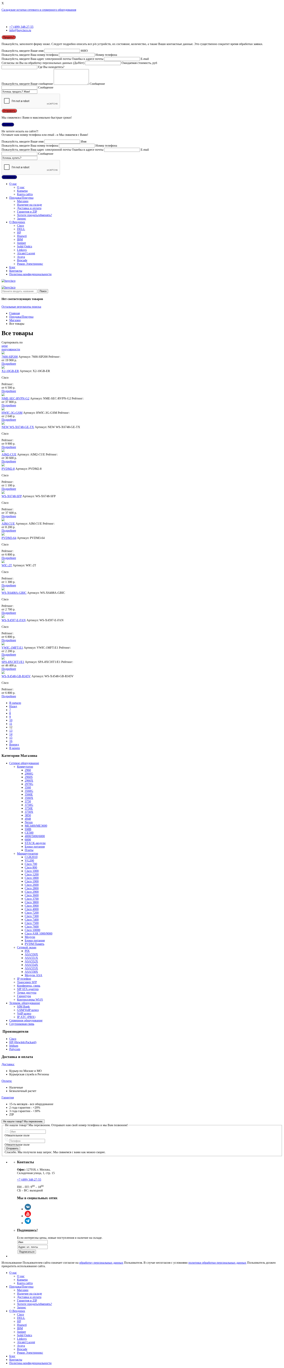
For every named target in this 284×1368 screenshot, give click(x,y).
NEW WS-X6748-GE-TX (18, 427)
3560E (29, 794)
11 (10, 723)
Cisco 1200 (32, 874)
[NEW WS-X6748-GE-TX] (3, 423)
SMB (28, 829)
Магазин (22, 201)
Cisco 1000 (32, 871)
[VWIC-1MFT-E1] (3, 644)
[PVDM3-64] (3, 534)
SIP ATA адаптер (28, 989)
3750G (29, 804)
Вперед (14, 744)
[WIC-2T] (3, 561)
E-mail (145, 58)
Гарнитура (24, 996)
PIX (27, 951)
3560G (29, 791)
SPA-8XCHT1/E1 (13, 662)
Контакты (15, 270)
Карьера (22, 190)
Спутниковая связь (21, 1024)
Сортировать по (12, 342)
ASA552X (31, 961)
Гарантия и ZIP (27, 211)
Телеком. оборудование (24, 1003)
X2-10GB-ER (10, 371)
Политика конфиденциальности (30, 274)
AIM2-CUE (9, 454)
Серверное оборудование (26, 1020)
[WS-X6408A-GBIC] (3, 589)
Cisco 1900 (32, 881)
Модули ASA (33, 975)
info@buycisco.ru (20, 30)
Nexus (29, 822)
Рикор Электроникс (30, 263)
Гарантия (8, 1097)
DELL (21, 229)
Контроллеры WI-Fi (30, 999)
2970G (29, 784)
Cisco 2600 (32, 884)
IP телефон (24, 978)
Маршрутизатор (27, 853)
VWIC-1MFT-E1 (12, 647)
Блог (12, 267)
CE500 (29, 832)
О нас (13, 183)
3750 (28, 801)
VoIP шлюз (24, 1013)
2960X (29, 780)
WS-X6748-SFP (12, 496)
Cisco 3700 (32, 898)
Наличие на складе (29, 204)
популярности (11, 349)
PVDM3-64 (9, 538)
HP (19, 232)
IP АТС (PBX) (26, 1017)
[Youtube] (28, 1216)
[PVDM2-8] (3, 465)
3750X (29, 811)
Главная (14, 313)
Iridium (13, 1045)
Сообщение (97, 83)
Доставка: (8, 1064)
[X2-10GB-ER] (3, 367)
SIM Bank (23, 1006)
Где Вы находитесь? (51, 67)
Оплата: (7, 1081)
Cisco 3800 (32, 902)
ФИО (84, 50)
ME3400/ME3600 (36, 825)
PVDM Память (34, 944)
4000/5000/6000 (35, 836)
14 (10, 734)
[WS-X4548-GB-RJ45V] (3, 672)
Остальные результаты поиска (21, 306)
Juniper (21, 243)
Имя (83, 141)
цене (5, 346)
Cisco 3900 (32, 905)
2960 (28, 770)
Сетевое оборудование (24, 763)
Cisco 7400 (32, 919)
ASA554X (31, 964)
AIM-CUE (8, 523)
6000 (28, 839)
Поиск (43, 291)
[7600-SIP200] (3, 353)
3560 (28, 787)
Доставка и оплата (29, 208)
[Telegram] (28, 1222)
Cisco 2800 (32, 888)
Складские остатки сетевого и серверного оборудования (39, 9)
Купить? (8, 124)
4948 (28, 818)
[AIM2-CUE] (3, 451)
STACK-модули (35, 843)
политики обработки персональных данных (217, 1262)
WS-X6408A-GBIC (14, 592)
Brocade (22, 260)
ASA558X (31, 971)
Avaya (21, 256)
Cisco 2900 (32, 891)
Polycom (14, 1049)
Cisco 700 (31, 864)
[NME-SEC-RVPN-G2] (3, 395)
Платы (29, 850)
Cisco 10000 (32, 930)
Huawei (22, 236)
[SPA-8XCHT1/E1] (3, 658)
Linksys (22, 250)
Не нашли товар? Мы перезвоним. (23, 1121)
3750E (29, 808)
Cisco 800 (31, 867)
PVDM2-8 (8, 468)
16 (10, 741)
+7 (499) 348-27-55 (21, 26)
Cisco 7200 (32, 912)
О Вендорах (17, 222)
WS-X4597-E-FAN (14, 620)
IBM (20, 239)
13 (10, 730)
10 (10, 720)
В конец (14, 748)
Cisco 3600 (32, 895)
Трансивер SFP (27, 982)
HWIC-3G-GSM (12, 412)
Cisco (20, 225)
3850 (28, 815)
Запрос (21, 218)
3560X (29, 798)
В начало (15, 702)
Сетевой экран (26, 947)
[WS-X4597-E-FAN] (3, 616)
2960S (29, 777)
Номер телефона (106, 54)
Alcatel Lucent (26, 253)
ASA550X (31, 954)
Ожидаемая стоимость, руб (139, 63)
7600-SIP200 (10, 356)
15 (10, 737)
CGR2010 (31, 857)
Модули (30, 937)
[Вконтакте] (28, 1209)
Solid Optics (24, 246)
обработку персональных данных (101, 1262)
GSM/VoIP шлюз (28, 1010)
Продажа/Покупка (21, 197)
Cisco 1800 (32, 877)
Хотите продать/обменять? (34, 215)
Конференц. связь (28, 985)
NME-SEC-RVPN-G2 (15, 398)
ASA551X (31, 957)
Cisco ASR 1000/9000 (38, 933)
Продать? (8, 37)
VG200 (29, 860)
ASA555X (31, 968)
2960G (29, 773)
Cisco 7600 (32, 926)
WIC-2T (7, 565)
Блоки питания (35, 846)
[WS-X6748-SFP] (3, 492)
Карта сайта (25, 194)
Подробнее (9, 363)
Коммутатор (25, 766)
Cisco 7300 (32, 916)
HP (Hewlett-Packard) (22, 1042)
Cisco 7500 (32, 923)
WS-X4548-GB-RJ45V (16, 676)
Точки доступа (26, 992)
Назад (13, 706)
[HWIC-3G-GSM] (3, 409)
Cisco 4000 (32, 909)
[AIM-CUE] (3, 520)
